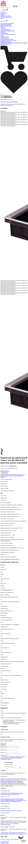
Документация (4, 810)
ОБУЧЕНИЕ (4, 42)
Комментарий (4, 755)
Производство (9, 793)
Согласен (3, 788)
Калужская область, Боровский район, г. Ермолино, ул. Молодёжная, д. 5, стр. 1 (14, 834)
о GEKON (3, 793)
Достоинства (4, 749)
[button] (4, 472)
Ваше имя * (3, 745)
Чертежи (10, 810)
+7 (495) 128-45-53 (5, 832)
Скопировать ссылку (9, 474)
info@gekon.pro (12, 832)
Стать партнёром (4, 805)
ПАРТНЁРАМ (17, 42)
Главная (2, 101)
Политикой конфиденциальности (9, 824)
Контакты (3, 815)
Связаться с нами (4, 842)
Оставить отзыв (13, 466)
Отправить (3, 770)
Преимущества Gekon (17, 793)
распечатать (6, 470)
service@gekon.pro (5, 841)
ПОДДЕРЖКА (10, 42)
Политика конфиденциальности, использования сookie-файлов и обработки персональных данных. (13, 801)
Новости (17, 794)
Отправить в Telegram (9, 475)
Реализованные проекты (6, 794)
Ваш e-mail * (3, 747)
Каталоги (14, 810)
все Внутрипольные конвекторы (8, 559)
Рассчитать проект (19, 798)
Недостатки (3, 752)
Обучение (19, 810)
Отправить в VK (21, 474)
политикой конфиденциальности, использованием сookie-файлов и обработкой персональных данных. (13, 758)
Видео (13, 794)
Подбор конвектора (5, 44)
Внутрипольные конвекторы (11, 101)
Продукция (3, 798)
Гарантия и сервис (10, 798)
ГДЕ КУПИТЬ (24, 42)
